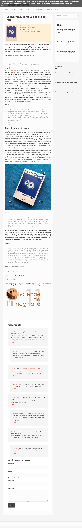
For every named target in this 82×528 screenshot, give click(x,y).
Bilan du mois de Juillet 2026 (66, 42)
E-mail (10, 471)
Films (13, 9)
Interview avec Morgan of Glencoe (66, 92)
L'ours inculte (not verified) (31, 432)
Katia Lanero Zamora (30, 27)
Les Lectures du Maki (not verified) (33, 368)
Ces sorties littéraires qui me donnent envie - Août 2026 (66, 52)
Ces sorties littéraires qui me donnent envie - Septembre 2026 (66, 30)
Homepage (11, 480)
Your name (11, 463)
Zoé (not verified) (28, 397)
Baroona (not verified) (30, 332)
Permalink (13, 332)
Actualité (29, 9)
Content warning (10, 279)
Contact (57, 9)
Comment (11, 488)
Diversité (49, 9)
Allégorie (27, 31)
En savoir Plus (12, 5)
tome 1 (13, 70)
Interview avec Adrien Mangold (65, 73)
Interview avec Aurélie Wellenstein (66, 82)
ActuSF (27, 29)
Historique (32, 31)
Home (6, 9)
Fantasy (38, 31)
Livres (21, 9)
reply (13, 342)
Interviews (39, 9)
